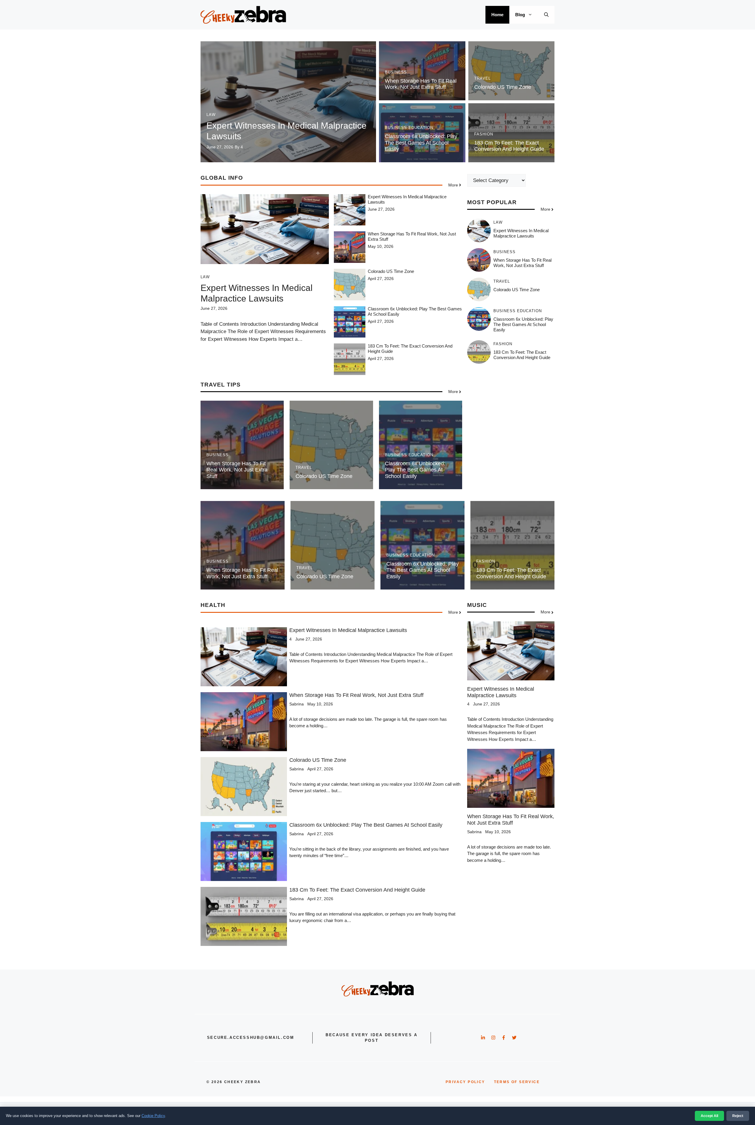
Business (396, 72)
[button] (546, 15)
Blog (520, 14)
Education (420, 128)
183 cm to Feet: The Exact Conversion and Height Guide (509, 146)
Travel (482, 78)
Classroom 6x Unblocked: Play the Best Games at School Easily (421, 142)
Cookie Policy (153, 1115)
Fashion (483, 134)
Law (211, 115)
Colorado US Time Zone (502, 87)
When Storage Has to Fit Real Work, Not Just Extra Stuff (421, 84)
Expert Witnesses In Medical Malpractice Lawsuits (521, 233)
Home (497, 14)
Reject (737, 1116)
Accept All (709, 1116)
